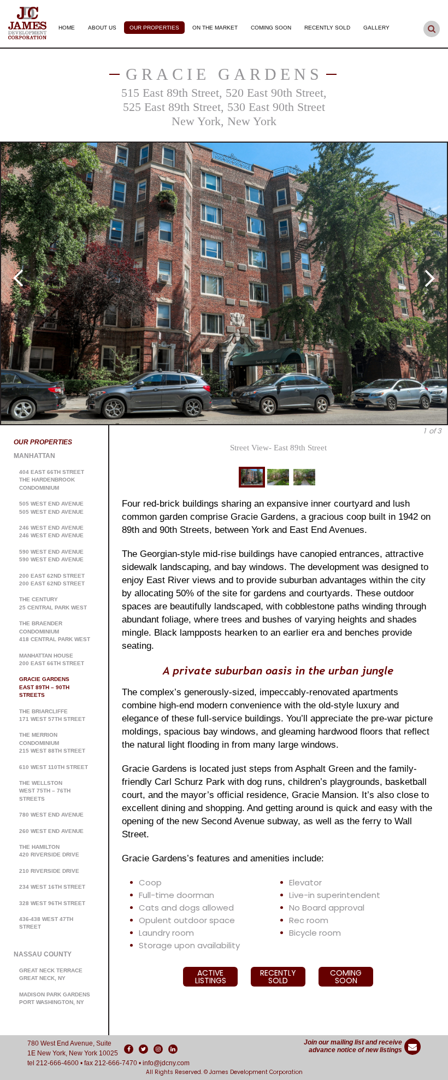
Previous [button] (18, 278)
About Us (102, 28)
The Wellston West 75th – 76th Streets (44, 791)
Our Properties (154, 28)
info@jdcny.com (166, 1063)
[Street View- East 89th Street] (224, 283)
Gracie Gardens (224, 74)
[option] (224, 283)
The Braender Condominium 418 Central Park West (54, 631)
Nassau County (43, 954)
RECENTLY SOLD (278, 976)
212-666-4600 (57, 1063)
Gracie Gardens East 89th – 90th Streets (44, 687)
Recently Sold (327, 28)
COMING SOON (346, 976)
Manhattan (34, 456)
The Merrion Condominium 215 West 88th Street (52, 743)
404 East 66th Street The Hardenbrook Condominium (51, 480)
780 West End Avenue (51, 815)
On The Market (215, 28)
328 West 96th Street (52, 903)
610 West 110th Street (53, 767)
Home (66, 28)
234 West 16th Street (52, 887)
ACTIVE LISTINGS (210, 976)
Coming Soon (271, 28)
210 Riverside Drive (49, 871)
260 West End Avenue (51, 831)
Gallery (376, 28)
